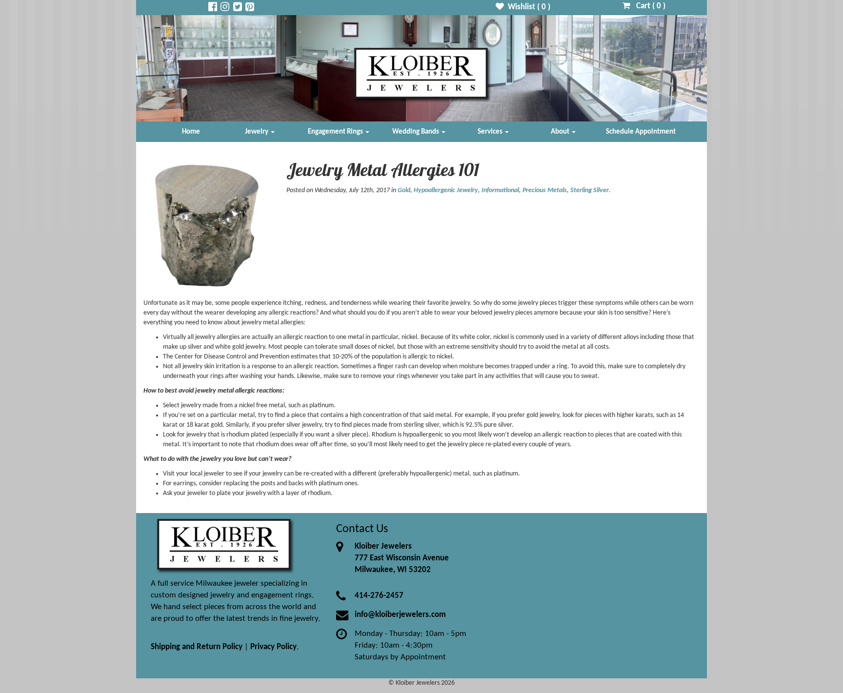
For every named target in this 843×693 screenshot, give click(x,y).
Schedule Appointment (641, 132)
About (561, 132)
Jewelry (257, 132)
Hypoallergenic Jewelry (446, 190)
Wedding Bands (416, 132)
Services (491, 132)
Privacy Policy (273, 647)
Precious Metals (544, 190)
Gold (404, 190)
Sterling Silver (589, 190)
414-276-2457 (379, 596)
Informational (500, 190)
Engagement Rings (336, 132)
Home (191, 132)
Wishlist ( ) (527, 7)
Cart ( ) (647, 6)
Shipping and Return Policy (196, 647)
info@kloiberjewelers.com (400, 615)
